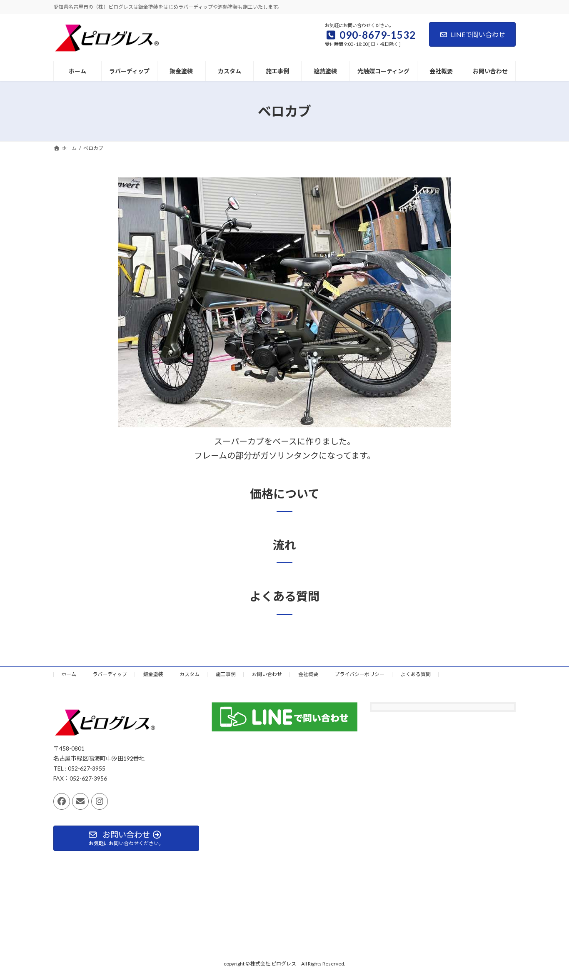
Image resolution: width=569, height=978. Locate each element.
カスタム (190, 674)
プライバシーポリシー (359, 674)
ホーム (68, 674)
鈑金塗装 (153, 674)
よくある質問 (416, 674)
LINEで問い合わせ (478, 34)
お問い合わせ (267, 674)
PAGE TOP (548, 941)
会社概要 (308, 674)
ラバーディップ (109, 674)
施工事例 (226, 674)
